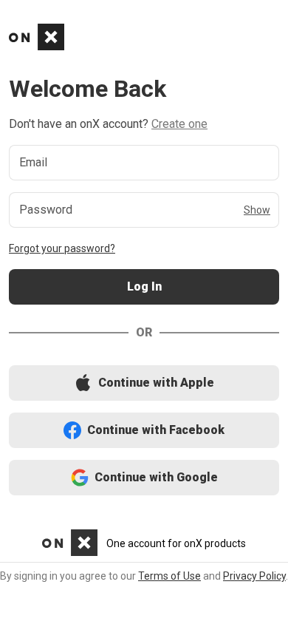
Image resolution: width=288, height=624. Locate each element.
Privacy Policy (254, 576)
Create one (179, 124)
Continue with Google (144, 478)
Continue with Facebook (144, 430)
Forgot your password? (62, 248)
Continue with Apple (144, 383)
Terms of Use (169, 576)
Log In (144, 287)
